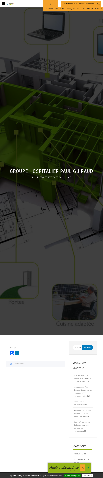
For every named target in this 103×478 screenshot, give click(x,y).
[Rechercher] (98, 4)
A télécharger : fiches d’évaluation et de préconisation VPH (82, 413)
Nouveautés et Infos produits (82, 460)
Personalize (88, 475)
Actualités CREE (80, 454)
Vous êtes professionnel (92, 9)
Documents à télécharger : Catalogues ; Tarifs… (62, 9)
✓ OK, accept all (72, 475)
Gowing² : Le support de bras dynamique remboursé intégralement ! (82, 426)
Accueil (35, 177)
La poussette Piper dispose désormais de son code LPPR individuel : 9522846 (83, 391)
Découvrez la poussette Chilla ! (81, 403)
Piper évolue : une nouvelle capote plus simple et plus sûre (82, 378)
